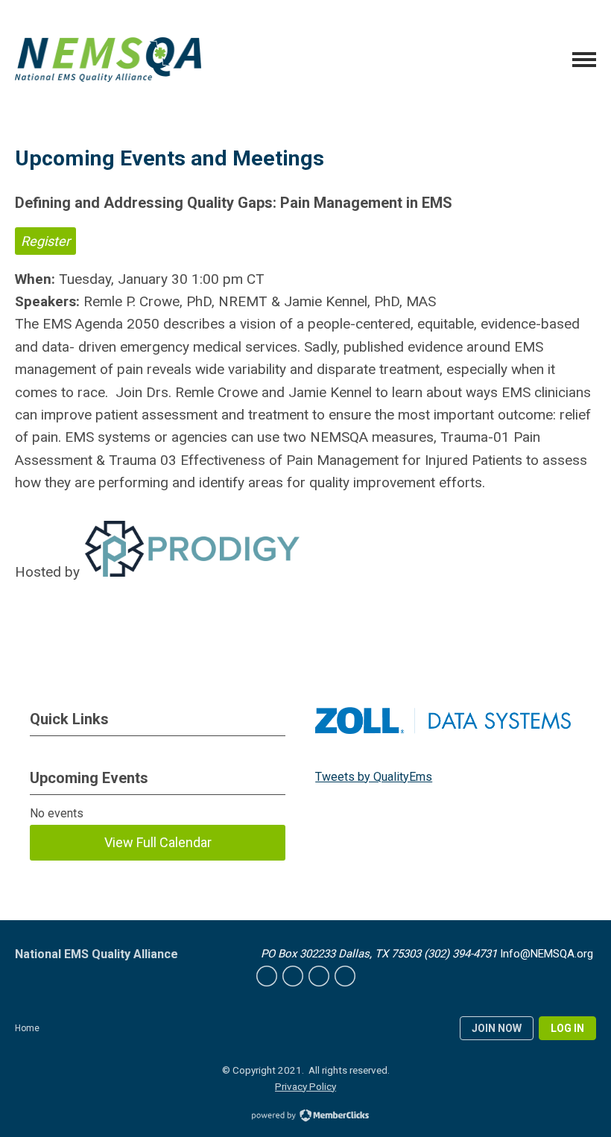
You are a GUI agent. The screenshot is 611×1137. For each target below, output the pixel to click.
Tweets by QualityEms (373, 777)
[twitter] (292, 976)
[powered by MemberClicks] (305, 1117)
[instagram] (345, 976)
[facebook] (266, 976)
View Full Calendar (158, 842)
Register (45, 241)
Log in (567, 1028)
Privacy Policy (305, 1086)
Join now (497, 1028)
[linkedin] (318, 976)
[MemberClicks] (108, 59)
